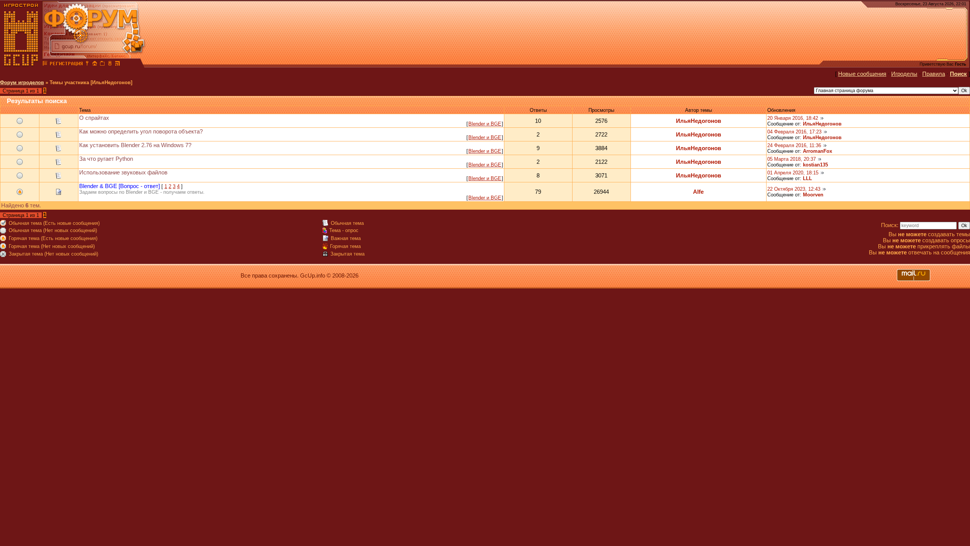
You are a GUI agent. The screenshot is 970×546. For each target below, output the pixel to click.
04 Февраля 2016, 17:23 (794, 132)
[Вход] (87, 64)
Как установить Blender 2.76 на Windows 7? (135, 145)
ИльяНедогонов (698, 121)
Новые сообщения (862, 74)
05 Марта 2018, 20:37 (791, 159)
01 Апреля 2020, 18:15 (792, 173)
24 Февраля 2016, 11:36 (794, 145)
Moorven (813, 195)
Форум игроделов (22, 82)
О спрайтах (94, 118)
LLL (807, 178)
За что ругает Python (106, 159)
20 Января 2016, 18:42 (792, 118)
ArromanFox (817, 151)
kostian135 (815, 165)
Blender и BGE (484, 124)
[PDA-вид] (110, 64)
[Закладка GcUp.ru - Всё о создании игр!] (102, 64)
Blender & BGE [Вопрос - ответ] (119, 186)
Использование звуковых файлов (123, 172)
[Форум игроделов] (45, 64)
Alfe (698, 192)
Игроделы (904, 74)
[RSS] (117, 64)
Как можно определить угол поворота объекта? (141, 132)
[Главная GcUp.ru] (21, 64)
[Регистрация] (66, 64)
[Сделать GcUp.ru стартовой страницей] (95, 64)
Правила (933, 74)
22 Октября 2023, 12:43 (793, 189)
